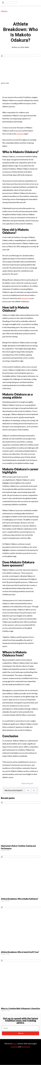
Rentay (14, 1044)
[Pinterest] (22, 1060)
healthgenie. (25, 1047)
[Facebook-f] (14, 1060)
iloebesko (14, 1047)
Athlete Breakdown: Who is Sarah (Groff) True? (20, 952)
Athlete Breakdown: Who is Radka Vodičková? (19, 899)
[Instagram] (27, 1060)
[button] (20, 1054)
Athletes (4, 11)
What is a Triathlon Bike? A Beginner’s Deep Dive (20, 1008)
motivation (25, 298)
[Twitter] (18, 1060)
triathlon (19, 134)
